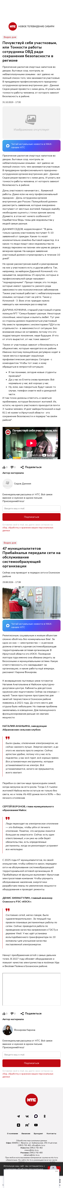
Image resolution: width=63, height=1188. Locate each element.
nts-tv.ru (54, 1157)
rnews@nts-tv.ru (31, 1150)
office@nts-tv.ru (38, 1145)
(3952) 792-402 (36, 1148)
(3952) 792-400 (36, 1152)
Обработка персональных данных (31, 1141)
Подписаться (31, 517)
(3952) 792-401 (24, 1145)
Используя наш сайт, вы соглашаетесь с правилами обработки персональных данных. (24, 1169)
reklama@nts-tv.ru (31, 1155)
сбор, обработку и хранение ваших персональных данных (27, 529)
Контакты (51, 1133)
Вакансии (26, 1133)
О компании (12, 1133)
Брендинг (38, 1133)
